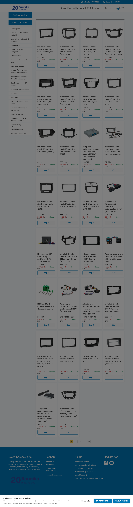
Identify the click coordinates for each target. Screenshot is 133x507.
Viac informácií (53, 503)
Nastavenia (85, 501)
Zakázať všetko (103, 501)
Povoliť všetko (121, 501)
